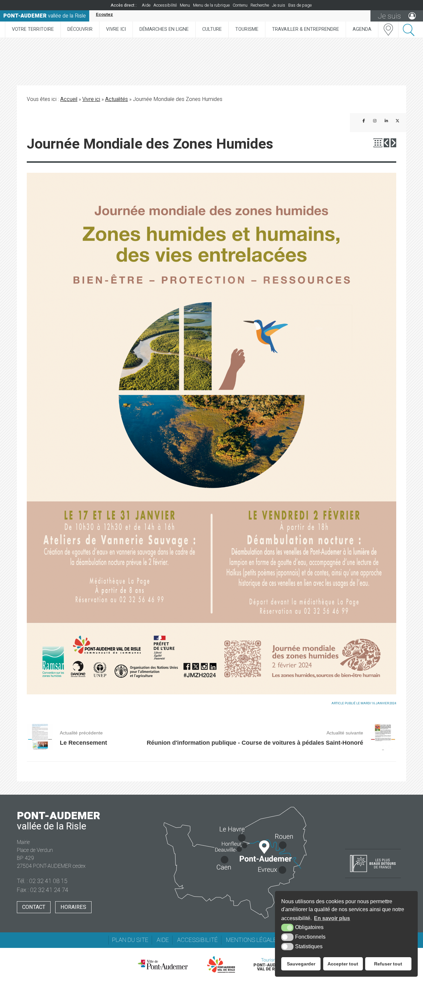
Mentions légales (253, 940)
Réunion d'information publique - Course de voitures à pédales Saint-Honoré (255, 742)
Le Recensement (83, 742)
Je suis (278, 5)
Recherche (259, 5)
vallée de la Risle (44, 16)
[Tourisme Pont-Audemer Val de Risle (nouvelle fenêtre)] (270, 964)
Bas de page (300, 5)
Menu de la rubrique (211, 5)
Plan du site (130, 940)
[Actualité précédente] (386, 142)
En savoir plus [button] (332, 918)
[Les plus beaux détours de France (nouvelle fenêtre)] (373, 872)
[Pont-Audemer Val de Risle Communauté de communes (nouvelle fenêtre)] (221, 964)
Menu (185, 5)
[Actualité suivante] (393, 142)
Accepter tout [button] (342, 963)
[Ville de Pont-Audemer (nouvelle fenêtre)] (162, 964)
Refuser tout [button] (388, 963)
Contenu (240, 5)
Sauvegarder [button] (301, 963)
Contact (33, 907)
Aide (146, 5)
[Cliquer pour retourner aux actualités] (377, 142)
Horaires (73, 907)
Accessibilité (165, 5)
